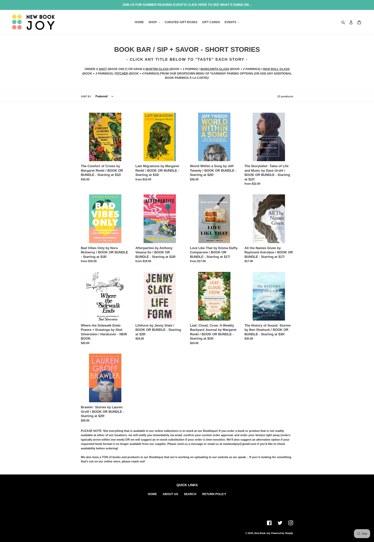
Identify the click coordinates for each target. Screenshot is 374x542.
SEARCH (190, 494)
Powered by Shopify (282, 533)
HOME (152, 494)
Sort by (86, 96)
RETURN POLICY (214, 494)
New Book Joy (262, 533)
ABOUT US (170, 494)
